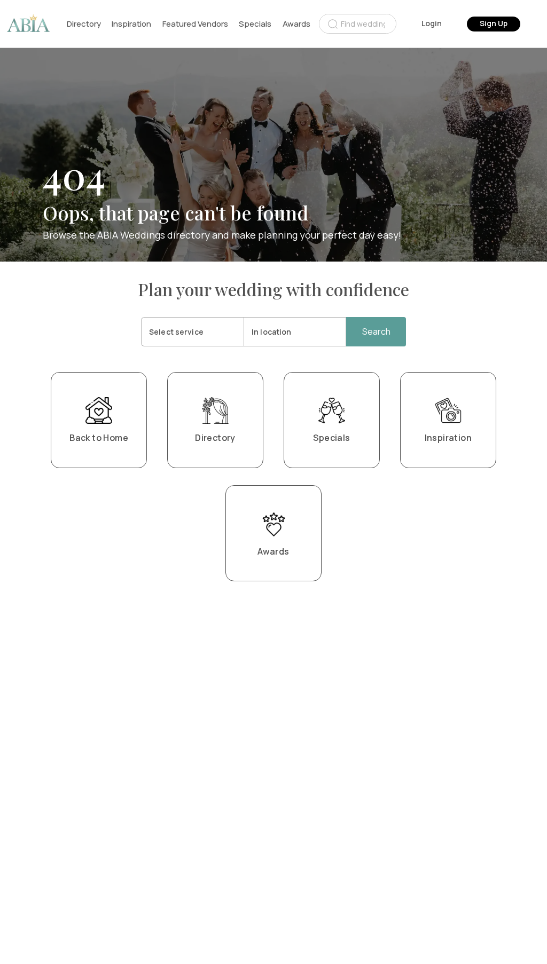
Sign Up (493, 23)
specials (255, 23)
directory (84, 23)
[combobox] (357, 23)
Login (431, 23)
